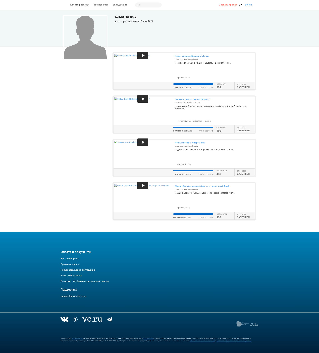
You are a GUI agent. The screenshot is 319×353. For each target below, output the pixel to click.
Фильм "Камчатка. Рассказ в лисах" (193, 99)
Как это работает (79, 5)
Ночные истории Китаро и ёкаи (190, 142)
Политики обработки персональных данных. (234, 341)
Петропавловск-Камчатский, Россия (193, 120)
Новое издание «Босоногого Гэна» (192, 55)
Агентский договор (71, 275)
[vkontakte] (64, 320)
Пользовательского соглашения (202, 341)
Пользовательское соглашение (77, 270)
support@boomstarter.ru (73, 296)
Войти (248, 5)
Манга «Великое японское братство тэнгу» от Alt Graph (202, 185)
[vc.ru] (92, 320)
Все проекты (101, 5)
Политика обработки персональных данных (84, 281)
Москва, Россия (183, 164)
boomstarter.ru (77, 338)
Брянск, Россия (183, 77)
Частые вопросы (69, 259)
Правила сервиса (69, 264)
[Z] (75, 320)
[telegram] (109, 320)
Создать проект (228, 5)
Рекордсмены (119, 5)
